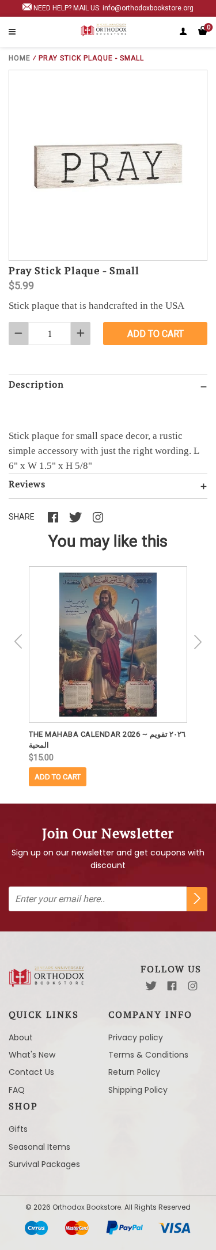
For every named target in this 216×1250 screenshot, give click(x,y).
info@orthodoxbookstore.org (148, 8)
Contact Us (31, 1072)
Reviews (27, 484)
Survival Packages (44, 1164)
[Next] (198, 641)
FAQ (17, 1090)
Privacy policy (135, 1037)
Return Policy (134, 1072)
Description (36, 384)
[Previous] (18, 641)
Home (20, 58)
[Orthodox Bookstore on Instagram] (193, 986)
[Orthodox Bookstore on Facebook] (172, 986)
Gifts (18, 1129)
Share (22, 516)
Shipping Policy (138, 1090)
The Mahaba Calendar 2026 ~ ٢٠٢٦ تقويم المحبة (107, 739)
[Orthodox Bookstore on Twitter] (151, 986)
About (21, 1037)
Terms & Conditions (148, 1054)
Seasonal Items (39, 1147)
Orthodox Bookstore (86, 1207)
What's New (32, 1054)
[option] (108, 676)
